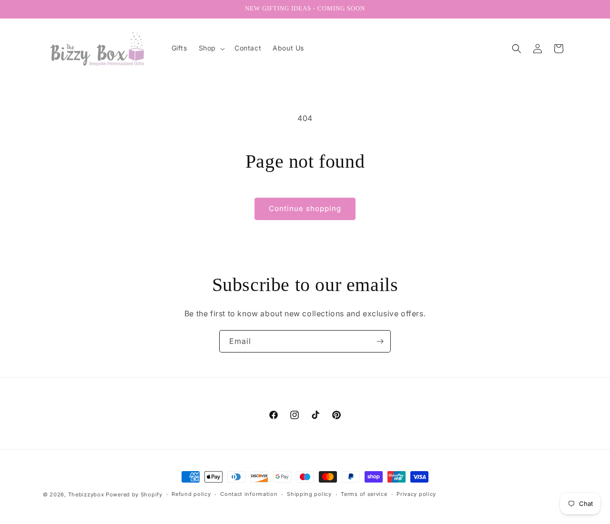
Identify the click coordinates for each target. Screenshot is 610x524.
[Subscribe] (379, 341)
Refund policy (191, 494)
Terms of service (364, 494)
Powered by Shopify (134, 494)
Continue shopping (305, 208)
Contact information (248, 494)
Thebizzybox (86, 494)
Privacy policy (416, 494)
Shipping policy (309, 494)
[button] (211, 48)
